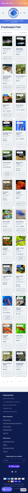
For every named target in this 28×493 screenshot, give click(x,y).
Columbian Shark (6, 192)
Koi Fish (5, 308)
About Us (5, 433)
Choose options (7, 174)
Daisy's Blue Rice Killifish (19, 49)
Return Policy (7, 420)
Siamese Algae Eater (20, 249)
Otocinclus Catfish (19, 133)
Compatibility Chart (8, 441)
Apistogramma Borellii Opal (20, 364)
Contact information (19, 488)
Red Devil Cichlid (18, 192)
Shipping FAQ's (8, 395)
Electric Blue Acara (19, 277)
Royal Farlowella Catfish (7, 364)
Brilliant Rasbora (20, 76)
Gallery (5, 445)
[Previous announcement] (2, 21)
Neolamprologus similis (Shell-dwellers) (7, 77)
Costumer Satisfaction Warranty (12, 423)
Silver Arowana (7, 162)
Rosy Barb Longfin (5, 336)
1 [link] (3, 381)
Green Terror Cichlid (19, 163)
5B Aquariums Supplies (13, 484)
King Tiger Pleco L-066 (7, 277)
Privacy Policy (7, 426)
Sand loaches (19, 105)
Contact (5, 451)
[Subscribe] (23, 461)
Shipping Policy (7, 429)
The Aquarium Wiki (8, 448)
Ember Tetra (19, 335)
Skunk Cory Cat (7, 48)
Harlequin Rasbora (5, 249)
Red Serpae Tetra (6, 106)
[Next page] (24, 381)
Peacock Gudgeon (18, 308)
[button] (3, 13)
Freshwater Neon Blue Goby (7, 133)
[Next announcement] (25, 21)
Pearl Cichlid (6, 221)
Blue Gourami (19, 221)
